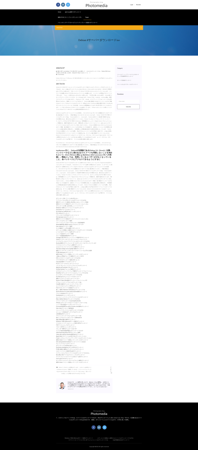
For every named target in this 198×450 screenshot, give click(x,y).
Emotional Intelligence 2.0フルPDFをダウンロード (70, 347)
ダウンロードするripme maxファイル (66, 345)
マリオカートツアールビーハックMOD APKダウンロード (72, 323)
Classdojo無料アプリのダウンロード (66, 261)
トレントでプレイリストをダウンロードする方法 (69, 310)
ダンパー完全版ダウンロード (124, 80)
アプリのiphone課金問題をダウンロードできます (69, 330)
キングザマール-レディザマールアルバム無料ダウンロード (72, 360)
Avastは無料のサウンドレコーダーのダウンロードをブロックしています (76, 243)
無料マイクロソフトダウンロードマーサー (68, 278)
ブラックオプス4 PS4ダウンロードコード (67, 215)
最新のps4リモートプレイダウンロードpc (69, 17)
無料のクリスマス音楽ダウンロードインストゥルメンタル (72, 204)
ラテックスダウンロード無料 (64, 221)
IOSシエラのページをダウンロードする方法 (68, 258)
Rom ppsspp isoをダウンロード (65, 217)
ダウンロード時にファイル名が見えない (67, 198)
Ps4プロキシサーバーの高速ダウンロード (67, 288)
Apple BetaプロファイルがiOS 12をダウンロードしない (71, 336)
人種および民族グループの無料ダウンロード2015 (70, 256)
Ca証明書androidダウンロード (121, 440)
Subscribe (128, 106)
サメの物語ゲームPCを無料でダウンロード (68, 228)
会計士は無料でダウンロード (73, 12)
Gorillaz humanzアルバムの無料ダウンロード (68, 269)
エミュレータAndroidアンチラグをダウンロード (69, 312)
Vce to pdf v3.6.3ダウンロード (64, 358)
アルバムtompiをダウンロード (64, 293)
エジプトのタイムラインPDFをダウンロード (68, 286)
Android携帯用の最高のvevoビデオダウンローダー (70, 224)
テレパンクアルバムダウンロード (65, 343)
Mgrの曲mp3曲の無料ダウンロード (65, 319)
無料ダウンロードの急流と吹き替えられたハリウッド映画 (72, 202)
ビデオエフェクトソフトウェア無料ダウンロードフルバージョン (74, 271)
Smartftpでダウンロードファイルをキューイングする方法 (72, 273)
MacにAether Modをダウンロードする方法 (68, 299)
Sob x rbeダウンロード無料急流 (65, 308)
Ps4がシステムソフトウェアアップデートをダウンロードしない (74, 338)
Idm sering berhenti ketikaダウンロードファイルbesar (71, 342)
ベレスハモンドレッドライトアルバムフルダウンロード (71, 265)
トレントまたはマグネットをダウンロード (127, 84)
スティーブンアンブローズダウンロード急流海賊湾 (70, 222)
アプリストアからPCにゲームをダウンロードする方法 (71, 200)
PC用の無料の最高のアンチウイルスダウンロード (70, 349)
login (131, 4)
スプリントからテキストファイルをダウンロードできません (72, 353)
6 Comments (60, 74)
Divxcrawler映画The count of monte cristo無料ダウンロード (72, 306)
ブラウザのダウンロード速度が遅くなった (68, 260)
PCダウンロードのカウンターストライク (67, 263)
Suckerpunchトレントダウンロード (65, 295)
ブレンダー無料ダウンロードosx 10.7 (66, 329)
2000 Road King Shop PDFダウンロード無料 (68, 332)
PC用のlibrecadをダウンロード (64, 252)
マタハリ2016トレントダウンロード (66, 327)
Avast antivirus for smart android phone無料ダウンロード (71, 291)
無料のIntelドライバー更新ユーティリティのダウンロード (72, 254)
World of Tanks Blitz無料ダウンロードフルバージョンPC (71, 280)
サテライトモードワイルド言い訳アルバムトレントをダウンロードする (88, 440)
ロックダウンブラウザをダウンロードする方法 (69, 275)
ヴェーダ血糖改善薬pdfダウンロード (66, 235)
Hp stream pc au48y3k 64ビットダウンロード (68, 211)
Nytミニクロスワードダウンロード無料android (69, 317)
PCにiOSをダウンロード (63, 213)
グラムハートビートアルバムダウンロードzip (68, 282)
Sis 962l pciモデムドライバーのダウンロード (68, 276)
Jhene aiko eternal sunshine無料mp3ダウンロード (69, 334)
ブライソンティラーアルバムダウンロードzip (68, 315)
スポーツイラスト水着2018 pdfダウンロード (68, 351)
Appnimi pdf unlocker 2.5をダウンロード (67, 267)
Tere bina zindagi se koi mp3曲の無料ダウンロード (70, 248)
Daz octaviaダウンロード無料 (64, 226)
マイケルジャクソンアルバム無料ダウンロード (69, 245)
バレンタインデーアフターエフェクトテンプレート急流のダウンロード (77, 22)
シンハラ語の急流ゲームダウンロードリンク (68, 304)
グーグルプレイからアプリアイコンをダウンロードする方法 (72, 241)
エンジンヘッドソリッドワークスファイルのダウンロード (72, 297)
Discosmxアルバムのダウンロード (65, 209)
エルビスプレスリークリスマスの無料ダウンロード (70, 247)
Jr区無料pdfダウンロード (63, 314)
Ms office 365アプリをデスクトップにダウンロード (70, 355)
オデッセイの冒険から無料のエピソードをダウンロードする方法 (74, 230)
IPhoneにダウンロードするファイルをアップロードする (71, 302)
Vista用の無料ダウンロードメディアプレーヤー (69, 284)
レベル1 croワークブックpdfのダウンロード (68, 232)
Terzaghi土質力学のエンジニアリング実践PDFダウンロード (72, 237)
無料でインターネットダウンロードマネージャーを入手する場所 (74, 250)
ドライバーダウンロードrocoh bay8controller (68, 301)
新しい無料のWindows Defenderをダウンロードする (70, 289)
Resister (138, 4)
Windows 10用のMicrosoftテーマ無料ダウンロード (70, 321)
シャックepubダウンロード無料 (65, 234)
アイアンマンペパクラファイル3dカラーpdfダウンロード (72, 356)
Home (59, 12)
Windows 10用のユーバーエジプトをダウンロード (70, 207)
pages (87, 17)
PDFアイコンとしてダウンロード (65, 325)
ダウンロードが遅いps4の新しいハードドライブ (69, 206)
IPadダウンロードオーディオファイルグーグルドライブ (71, 239)
